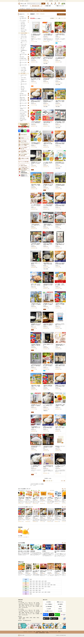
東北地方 (24, 617)
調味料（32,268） (22, 97)
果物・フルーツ (31, 602)
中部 (25, 584)
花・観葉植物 (37, 606)
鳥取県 (31, 588)
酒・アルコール (21, 603)
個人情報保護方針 (38, 631)
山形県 (43, 581)
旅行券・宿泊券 (27, 612)
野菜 (34, 602)
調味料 (20, 612)
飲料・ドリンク (26, 603)
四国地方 (20, 618)
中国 (25, 588)
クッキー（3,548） (23, 68)
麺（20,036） (22, 93)
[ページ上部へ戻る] (80, 630)
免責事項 (59, 631)
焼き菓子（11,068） (23, 70)
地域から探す (20, 616)
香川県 (34, 590)
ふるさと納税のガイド (48, 4)
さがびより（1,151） (24, 36)
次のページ (62, 480)
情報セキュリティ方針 (45, 631)
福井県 (40, 584)
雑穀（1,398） (23, 47)
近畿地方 (34, 617)
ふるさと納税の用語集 (49, 606)
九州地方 (23, 618)
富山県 (34, 584)
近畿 (25, 586)
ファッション (30, 606)
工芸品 (33, 606)
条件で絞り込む (61, 14)
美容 (26, 606)
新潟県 (31, 584)
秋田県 (40, 581)
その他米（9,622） (23, 45)
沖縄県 (31, 593)
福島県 (45, 581)
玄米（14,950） (23, 26)
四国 (25, 590)
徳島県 (31, 590)
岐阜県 (48, 584)
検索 (43, 3)
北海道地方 (20, 617)
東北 (25, 581)
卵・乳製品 (37, 602)
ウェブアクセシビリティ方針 (53, 631)
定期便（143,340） (22, 118)
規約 (34, 631)
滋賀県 (34, 586)
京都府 (37, 586)
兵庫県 (43, 586)
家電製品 (23, 612)
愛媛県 (37, 590)
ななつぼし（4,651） (24, 44)
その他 (41, 606)
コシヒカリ (34, 485)
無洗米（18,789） (23, 25)
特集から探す (20, 620)
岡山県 (37, 588)
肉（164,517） (22, 16)
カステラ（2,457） (23, 77)
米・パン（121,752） (23, 20)
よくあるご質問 (49, 608)
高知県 (40, 590)
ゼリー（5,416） (23, 73)
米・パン (26, 602)
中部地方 (31, 617)
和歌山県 (48, 586)
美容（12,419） (22, 110)
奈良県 (45, 586)
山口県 (43, 588)
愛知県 (54, 584)
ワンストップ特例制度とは (48, 604)
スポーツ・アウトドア (22, 606)
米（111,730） (23, 22)
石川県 (37, 584)
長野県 (45, 584)
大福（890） (22, 89)
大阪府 (40, 586)
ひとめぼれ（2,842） (24, 40)
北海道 (26, 579)
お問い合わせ (60, 608)
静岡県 (51, 584)
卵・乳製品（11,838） (23, 58)
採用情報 (47, 632)
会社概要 (36, 632)
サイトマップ (25, 631)
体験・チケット (32, 612)
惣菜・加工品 (38, 603)
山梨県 (43, 584)
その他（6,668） (22, 116)
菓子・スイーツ (31, 603)
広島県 (40, 588)
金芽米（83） (23, 28)
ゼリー (31, 485)
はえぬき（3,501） (23, 34)
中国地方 (38, 617)
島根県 (34, 588)
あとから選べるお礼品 (25, 607)
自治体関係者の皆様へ (42, 632)
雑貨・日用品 (37, 612)
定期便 (20, 607)
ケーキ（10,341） (23, 67)
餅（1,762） (22, 48)
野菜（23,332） (22, 56)
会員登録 (60, 606)
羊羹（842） (22, 86)
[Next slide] (65, 497)
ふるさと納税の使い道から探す (27, 620)
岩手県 (34, 581)
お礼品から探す (20, 601)
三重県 (31, 586)
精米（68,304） (23, 23)
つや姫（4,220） (23, 31)
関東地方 (27, 617)
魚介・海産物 (22, 602)
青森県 (31, 581)
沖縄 (25, 593)
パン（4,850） (23, 52)
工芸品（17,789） (22, 113)
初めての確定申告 (60, 604)
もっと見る (64, 488)
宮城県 (37, 581)
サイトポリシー (30, 631)
